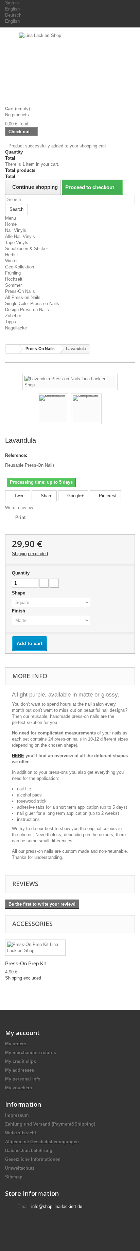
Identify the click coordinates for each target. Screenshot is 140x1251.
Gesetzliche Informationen (32, 1159)
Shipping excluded (30, 553)
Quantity (21, 573)
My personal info (22, 1079)
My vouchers (18, 1087)
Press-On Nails (20, 291)
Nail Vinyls (15, 230)
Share (45, 495)
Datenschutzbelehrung (28, 1150)
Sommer (13, 285)
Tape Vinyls (16, 242)
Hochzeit (13, 279)
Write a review (19, 507)
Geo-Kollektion (19, 266)
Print (20, 517)
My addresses (19, 1070)
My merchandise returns (30, 1052)
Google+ (75, 495)
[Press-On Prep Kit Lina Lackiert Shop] (35, 948)
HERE (18, 755)
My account (22, 1033)
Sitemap (13, 1176)
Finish (19, 610)
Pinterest (107, 495)
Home (11, 224)
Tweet (19, 495)
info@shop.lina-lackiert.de (56, 1206)
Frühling (13, 273)
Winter (11, 260)
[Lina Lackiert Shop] (70, 69)
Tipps (10, 321)
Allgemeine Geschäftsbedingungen (42, 1141)
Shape (19, 593)
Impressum (17, 1115)
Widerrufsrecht (20, 1132)
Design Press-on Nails (27, 309)
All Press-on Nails (22, 297)
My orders (15, 1043)
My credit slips (20, 1061)
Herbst (11, 254)
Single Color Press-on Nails (32, 303)
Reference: (16, 455)
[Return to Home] (12, 349)
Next (107, 409)
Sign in (12, 2)
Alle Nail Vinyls (20, 236)
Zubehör (13, 315)
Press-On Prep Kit (25, 963)
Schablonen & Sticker (26, 248)
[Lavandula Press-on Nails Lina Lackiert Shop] (70, 381)
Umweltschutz (20, 1168)
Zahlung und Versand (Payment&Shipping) (50, 1124)
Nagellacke (16, 327)
